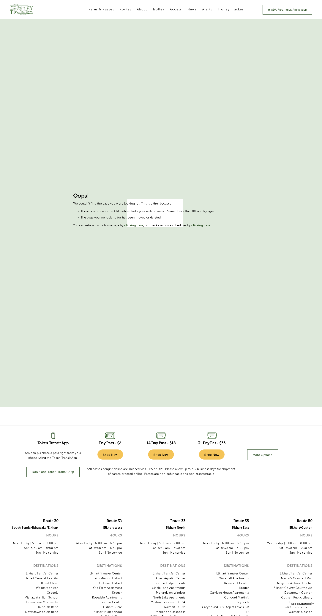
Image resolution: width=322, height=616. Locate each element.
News (192, 9)
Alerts (207, 9)
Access (176, 9)
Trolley (159, 9)
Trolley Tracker (231, 9)
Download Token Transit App (53, 472)
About (142, 9)
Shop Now (110, 454)
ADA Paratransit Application (288, 9)
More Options (262, 455)
